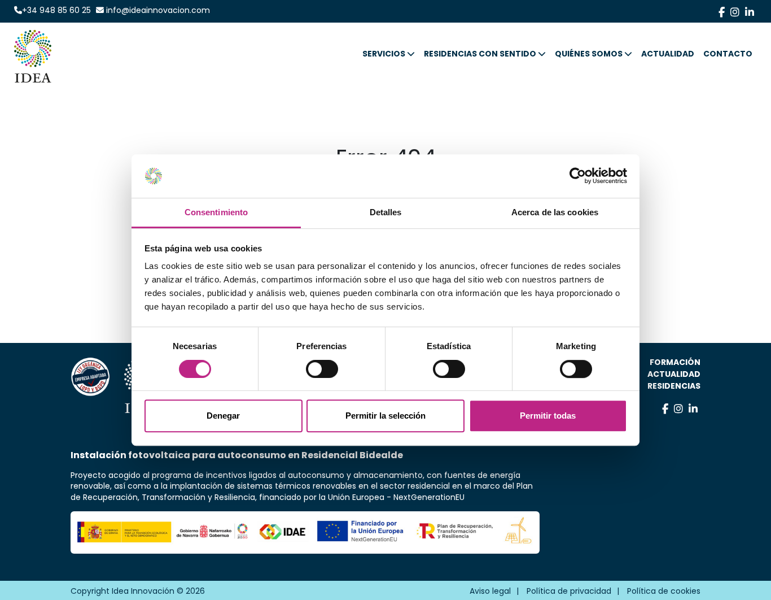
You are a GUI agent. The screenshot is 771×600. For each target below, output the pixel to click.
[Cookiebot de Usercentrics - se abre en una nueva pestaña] (577, 176)
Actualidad (673, 374)
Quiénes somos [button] (589, 54)
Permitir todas (548, 415)
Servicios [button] (383, 54)
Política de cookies (663, 591)
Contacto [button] (727, 54)
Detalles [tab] (386, 212)
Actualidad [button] (667, 54)
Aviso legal (490, 591)
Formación (675, 362)
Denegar (223, 415)
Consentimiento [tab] (216, 212)
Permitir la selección (385, 415)
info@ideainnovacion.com (157, 10)
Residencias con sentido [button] (480, 54)
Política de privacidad (569, 591)
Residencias (673, 386)
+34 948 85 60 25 (56, 10)
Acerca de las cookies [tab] (554, 212)
